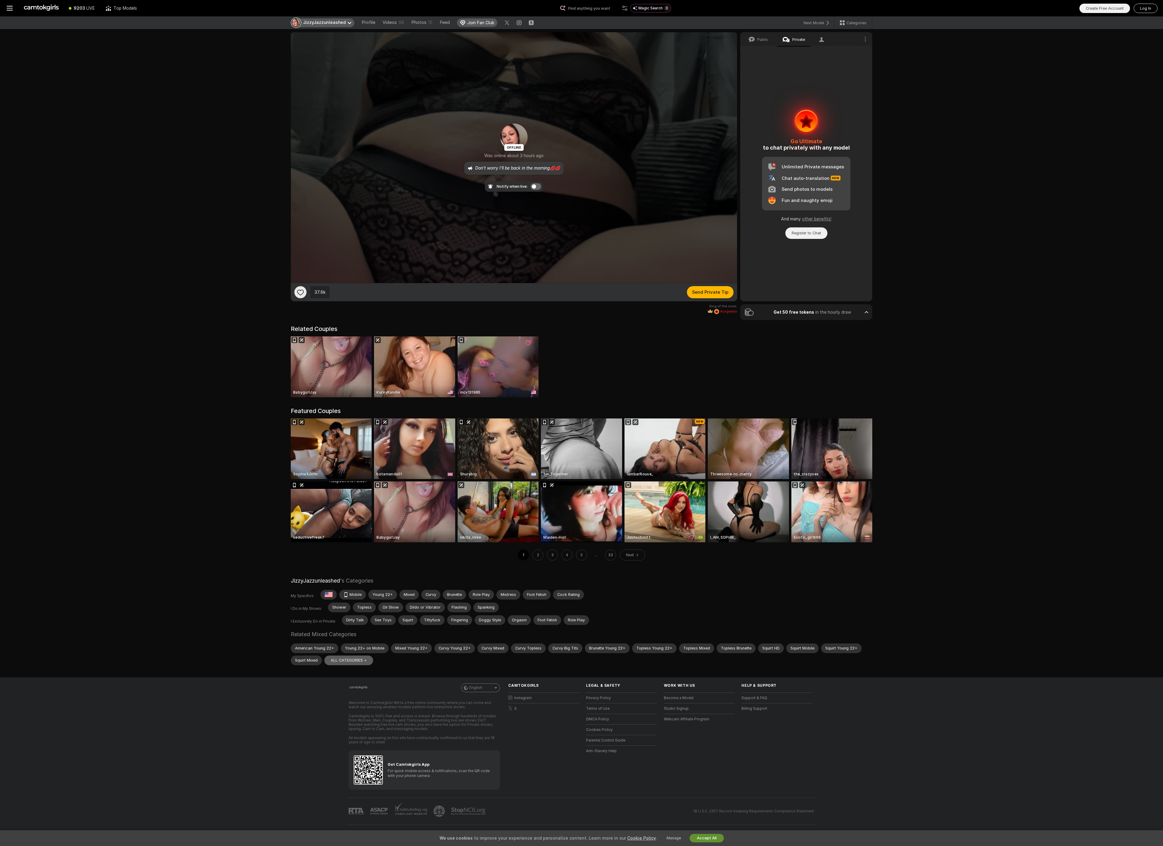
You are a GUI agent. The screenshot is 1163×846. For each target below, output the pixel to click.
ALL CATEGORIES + (349, 660)
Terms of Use (598, 708)
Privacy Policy (598, 698)
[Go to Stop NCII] (469, 811)
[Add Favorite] (300, 292)
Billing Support (754, 708)
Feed (445, 22)
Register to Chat (806, 233)
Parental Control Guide (605, 740)
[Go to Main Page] (41, 8)
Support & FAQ (754, 698)
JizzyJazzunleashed (315, 580)
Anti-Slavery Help (601, 751)
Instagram (523, 698)
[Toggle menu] (9, 8)
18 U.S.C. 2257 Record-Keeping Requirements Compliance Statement (753, 811)
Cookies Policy (599, 730)
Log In (1145, 8)
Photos (421, 22)
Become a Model (679, 698)
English (475, 688)
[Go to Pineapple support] (439, 811)
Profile (368, 22)
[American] (328, 595)
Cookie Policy (641, 838)
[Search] (625, 8)
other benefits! (816, 218)
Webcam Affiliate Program (686, 719)
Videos (393, 22)
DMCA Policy (597, 719)
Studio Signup (676, 708)
